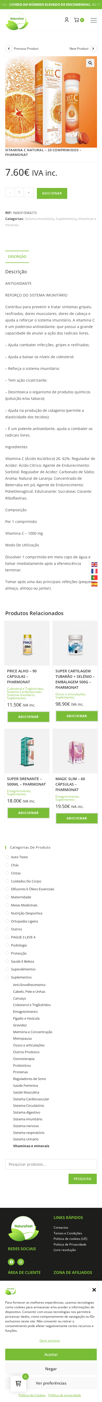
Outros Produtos (26, 1052)
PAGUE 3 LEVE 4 (23, 937)
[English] (94, 563)
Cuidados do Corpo (26, 881)
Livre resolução (65, 1250)
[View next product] (93, 48)
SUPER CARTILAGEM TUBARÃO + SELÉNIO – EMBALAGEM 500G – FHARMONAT (75, 679)
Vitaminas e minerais (31, 1146)
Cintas (16, 873)
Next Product (79, 48)
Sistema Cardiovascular (24, 692)
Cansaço (19, 998)
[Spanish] (94, 583)
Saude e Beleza (22, 961)
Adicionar (52, 193)
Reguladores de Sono (29, 1078)
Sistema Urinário (26, 1139)
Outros (16, 929)
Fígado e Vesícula (26, 1018)
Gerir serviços (49, 1340)
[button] (94, 1289)
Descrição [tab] (17, 256)
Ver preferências (51, 1383)
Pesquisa (83, 1179)
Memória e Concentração (32, 1032)
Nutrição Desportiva (26, 913)
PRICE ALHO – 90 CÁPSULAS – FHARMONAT (22, 676)
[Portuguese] (94, 577)
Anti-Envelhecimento (29, 984)
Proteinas (20, 1072)
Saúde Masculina (26, 1092)
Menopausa (22, 1038)
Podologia (19, 945)
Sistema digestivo (26, 1112)
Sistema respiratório (28, 1132)
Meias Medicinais (24, 905)
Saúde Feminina (25, 1085)
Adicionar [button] (28, 717)
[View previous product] (9, 48)
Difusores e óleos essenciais (32, 889)
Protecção (19, 953)
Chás (15, 865)
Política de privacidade (64, 1395)
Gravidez (20, 1025)
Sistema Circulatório (28, 1105)
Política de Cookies (32, 1395)
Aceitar (51, 1354)
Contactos (61, 1227)
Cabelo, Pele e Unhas (29, 991)
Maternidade (21, 897)
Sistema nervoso (26, 1125)
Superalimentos (23, 969)
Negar (51, 1368)
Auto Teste (19, 857)
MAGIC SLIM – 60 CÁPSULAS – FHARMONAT (70, 784)
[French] (94, 570)
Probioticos (22, 1065)
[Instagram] (20, 1262)
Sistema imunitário (39, 218)
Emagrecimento (18, 791)
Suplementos (66, 218)
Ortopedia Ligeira (24, 921)
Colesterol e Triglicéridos (25, 688)
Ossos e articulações (70, 694)
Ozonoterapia (24, 1058)
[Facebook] (11, 1262)
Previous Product (26, 48)
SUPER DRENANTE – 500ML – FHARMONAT (26, 781)
